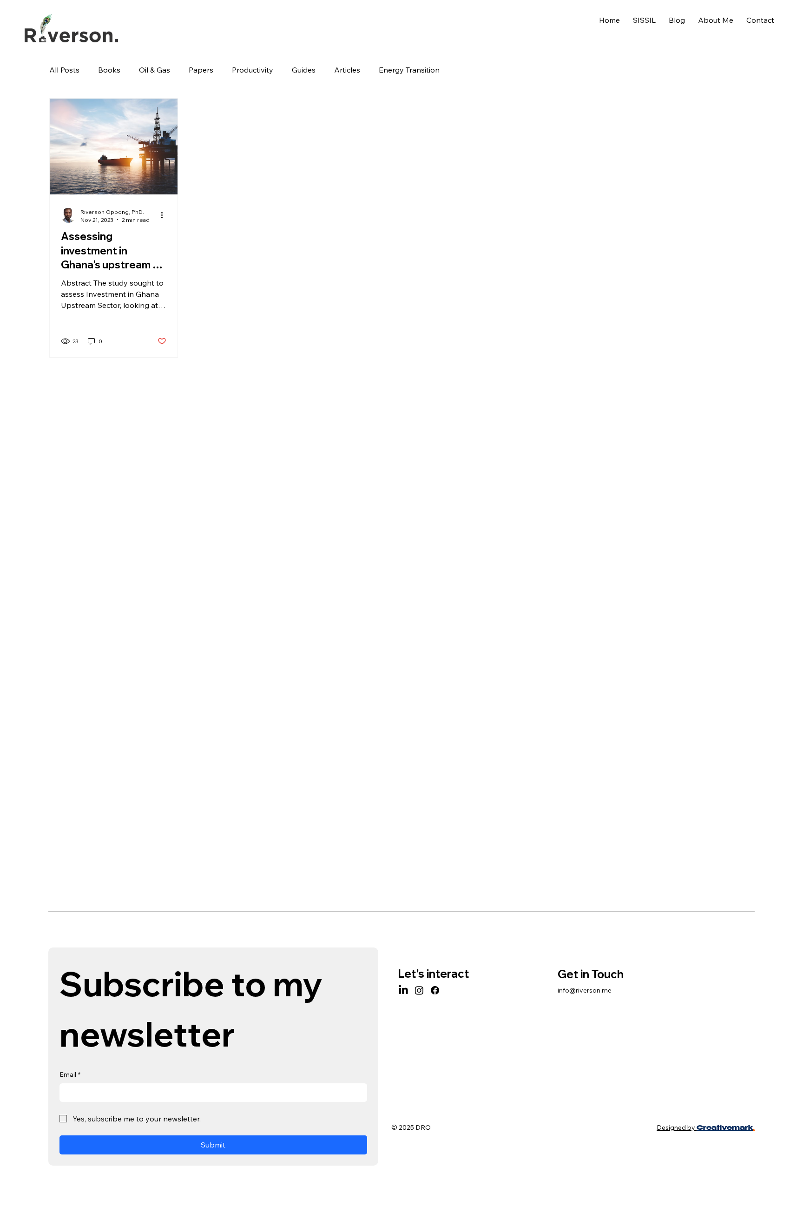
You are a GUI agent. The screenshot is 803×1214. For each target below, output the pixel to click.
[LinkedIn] (403, 990)
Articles (347, 69)
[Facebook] (435, 990)
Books (109, 69)
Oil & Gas (154, 69)
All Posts (64, 69)
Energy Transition (409, 69)
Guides (304, 69)
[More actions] (165, 215)
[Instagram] (419, 990)
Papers (201, 69)
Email (69, 1074)
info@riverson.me (585, 990)
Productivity (252, 69)
